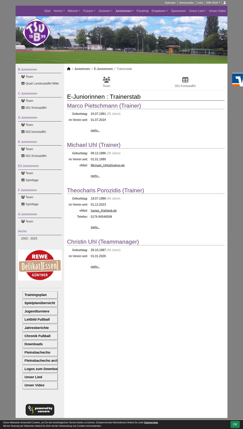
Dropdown (159, 11)
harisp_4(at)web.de (104, 210)
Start (47, 11)
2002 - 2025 (29, 238)
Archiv (22, 231)
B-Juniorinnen (27, 69)
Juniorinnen (123, 11)
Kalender (170, 2)
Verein (58, 11)
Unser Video (217, 11)
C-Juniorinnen (27, 93)
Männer (73, 11)
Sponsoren (178, 11)
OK (235, 424)
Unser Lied (196, 11)
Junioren (104, 11)
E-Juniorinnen (27, 141)
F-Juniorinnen (27, 190)
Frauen (88, 11)
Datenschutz (151, 422)
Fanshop (143, 11)
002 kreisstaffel (35, 131)
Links (200, 2)
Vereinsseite (186, 2)
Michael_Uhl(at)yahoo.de (108, 165)
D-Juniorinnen (27, 117)
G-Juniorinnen (27, 214)
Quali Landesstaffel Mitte (42, 83)
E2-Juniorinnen (28, 166)
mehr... (95, 130)
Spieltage (32, 180)
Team (29, 76)
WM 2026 (212, 2)
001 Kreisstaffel (36, 107)
